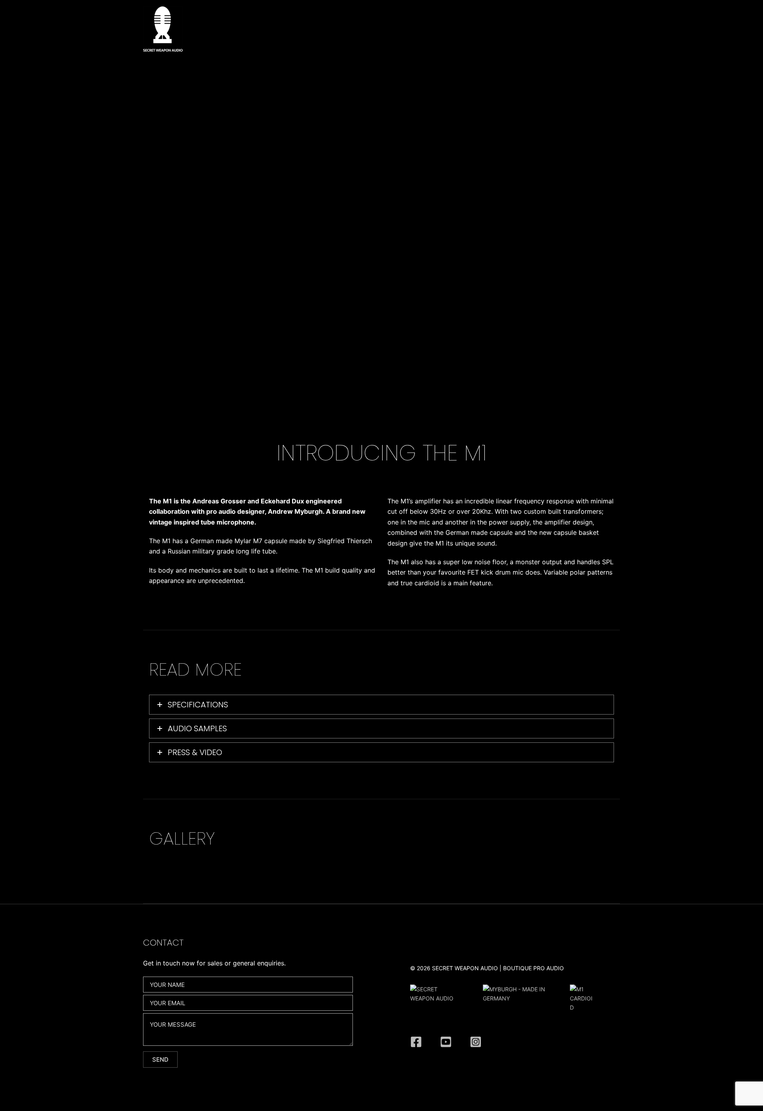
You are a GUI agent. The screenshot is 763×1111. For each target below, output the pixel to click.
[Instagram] (476, 1042)
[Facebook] (416, 1042)
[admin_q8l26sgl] (446, 1042)
